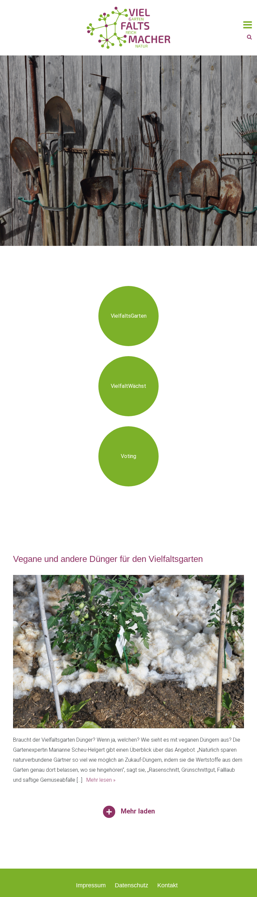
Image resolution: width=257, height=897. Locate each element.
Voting (128, 456)
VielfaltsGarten (129, 316)
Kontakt (167, 885)
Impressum (91, 885)
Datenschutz (131, 885)
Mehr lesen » (100, 780)
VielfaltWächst (128, 386)
